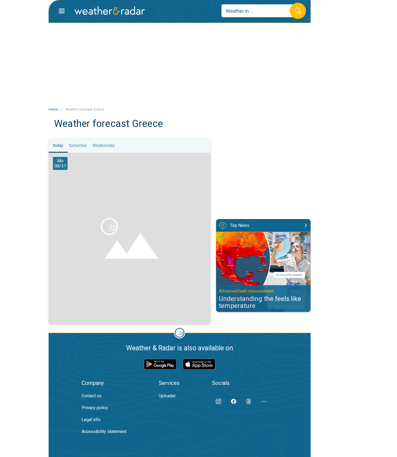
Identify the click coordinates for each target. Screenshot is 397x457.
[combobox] (259, 10)
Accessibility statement (104, 431)
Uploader (167, 395)
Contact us (92, 395)
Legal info (91, 419)
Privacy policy (95, 407)
